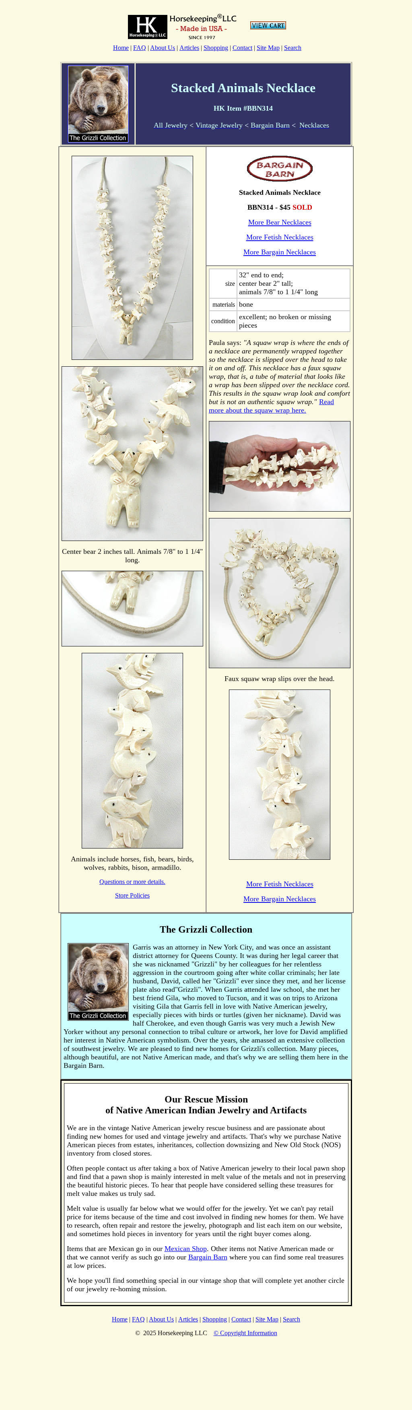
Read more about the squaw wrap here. (271, 406)
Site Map (268, 47)
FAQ (139, 47)
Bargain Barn (207, 1257)
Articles (189, 47)
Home (121, 47)
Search (292, 47)
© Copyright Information (245, 1332)
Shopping (216, 47)
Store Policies (132, 895)
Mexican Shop (186, 1249)
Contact (242, 47)
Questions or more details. (132, 881)
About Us (162, 47)
